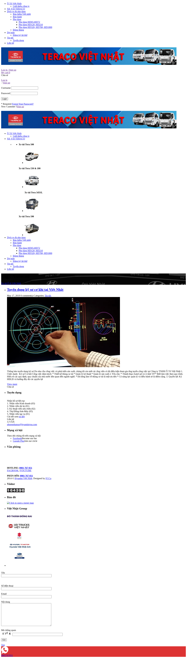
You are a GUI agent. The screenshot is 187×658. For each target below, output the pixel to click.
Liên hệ (10, 43)
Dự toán (11, 32)
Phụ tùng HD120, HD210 (31, 24)
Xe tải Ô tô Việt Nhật (11, 283)
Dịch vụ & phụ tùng (16, 11)
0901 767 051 (25, 468)
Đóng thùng (18, 30)
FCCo (48, 478)
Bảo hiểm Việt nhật (22, 14)
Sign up (20, 106)
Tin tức (10, 38)
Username (6, 88)
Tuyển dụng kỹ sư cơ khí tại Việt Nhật (35, 289)
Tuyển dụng (18, 40)
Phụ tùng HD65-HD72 (29, 22)
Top (3, 645)
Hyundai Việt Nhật (23, 478)
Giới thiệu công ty (21, 6)
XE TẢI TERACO (16, 9)
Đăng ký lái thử (20, 35)
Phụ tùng (17, 19)
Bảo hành (17, 16)
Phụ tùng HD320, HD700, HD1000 (35, 27)
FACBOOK (13, 470)
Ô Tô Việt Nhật (14, 3)
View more (12, 384)
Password (5, 93)
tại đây (22, 416)
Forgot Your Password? (23, 104)
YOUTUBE (25, 470)
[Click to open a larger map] (20, 503)
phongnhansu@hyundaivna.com (22, 424)
